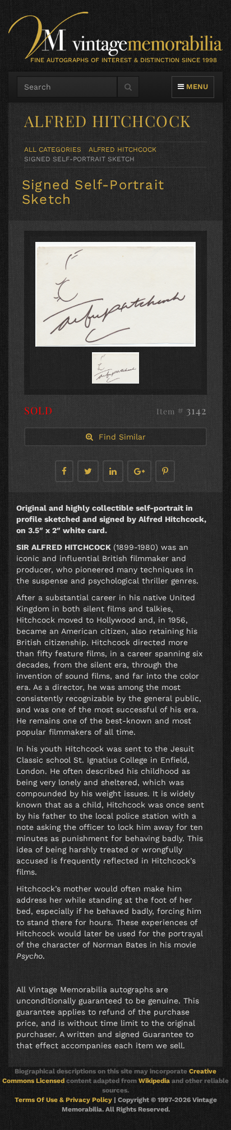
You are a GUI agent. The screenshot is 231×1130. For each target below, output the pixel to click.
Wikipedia (154, 1081)
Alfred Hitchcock (122, 149)
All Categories (52, 149)
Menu (195, 86)
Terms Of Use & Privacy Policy (63, 1100)
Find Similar (119, 436)
